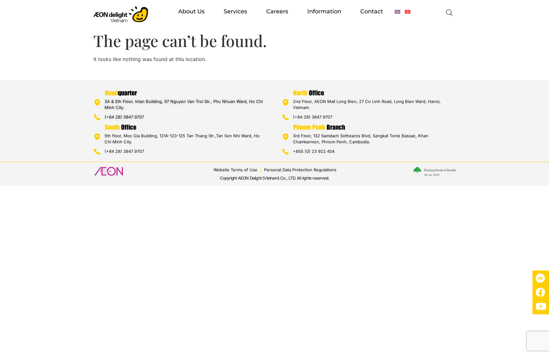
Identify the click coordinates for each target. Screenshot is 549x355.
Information (324, 11)
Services (235, 11)
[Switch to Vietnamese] (407, 11)
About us (191, 11)
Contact (371, 11)
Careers (277, 11)
